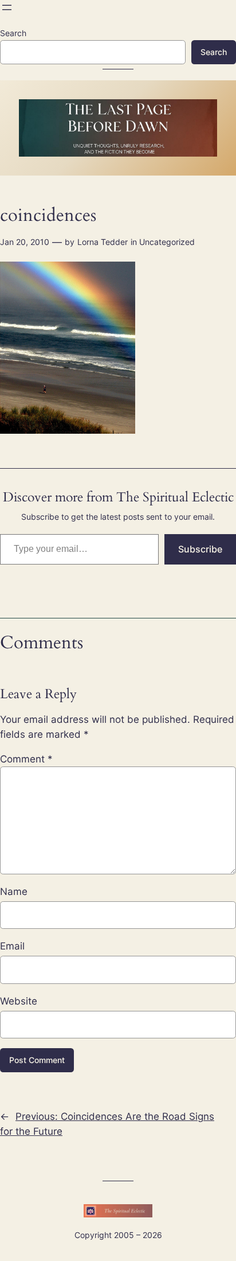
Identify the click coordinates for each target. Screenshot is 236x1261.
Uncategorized (167, 242)
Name (13, 891)
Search (13, 33)
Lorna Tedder (102, 242)
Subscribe (200, 549)
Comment (26, 759)
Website (18, 1001)
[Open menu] (7, 7)
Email (12, 946)
